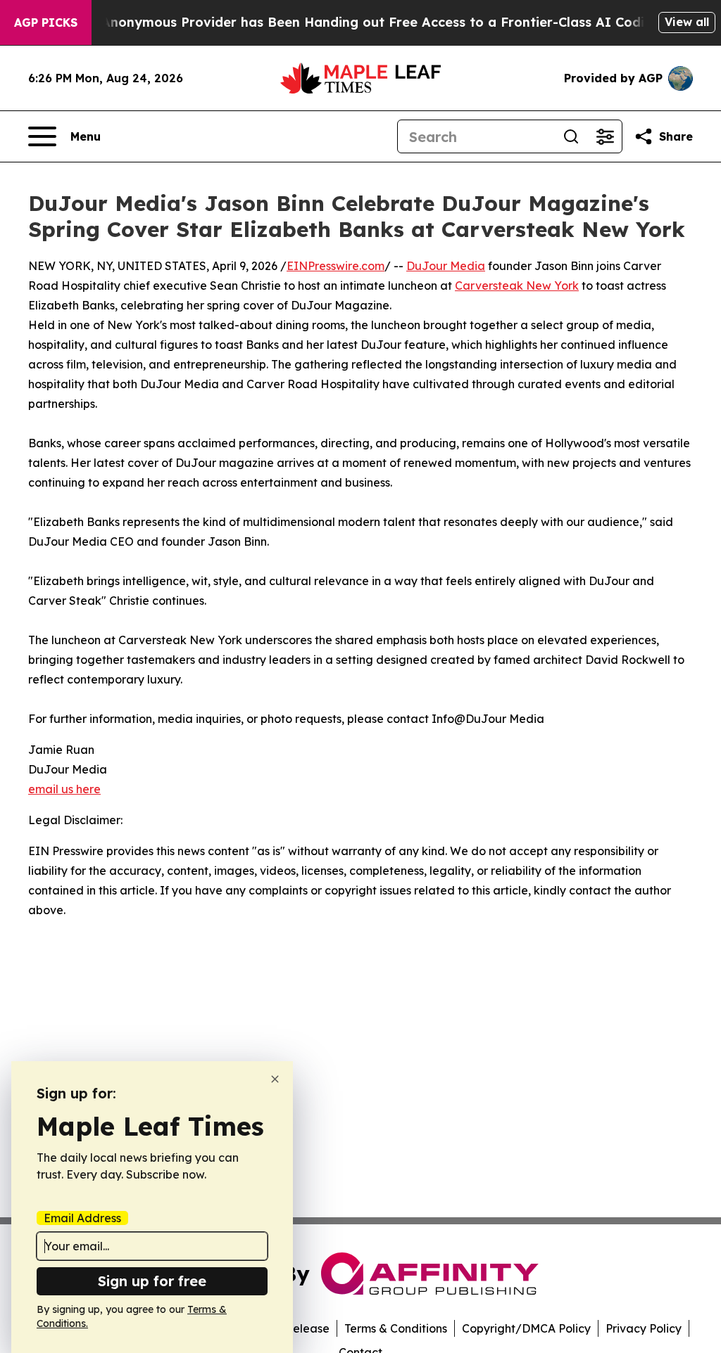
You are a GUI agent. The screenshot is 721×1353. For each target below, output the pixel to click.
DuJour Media (445, 266)
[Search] (571, 136)
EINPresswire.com (335, 266)
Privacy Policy (644, 1328)
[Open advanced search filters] (605, 136)
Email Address (82, 1218)
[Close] (275, 1079)
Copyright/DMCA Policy (526, 1328)
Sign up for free (152, 1281)
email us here (64, 789)
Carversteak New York (517, 285)
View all (687, 22)
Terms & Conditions (395, 1328)
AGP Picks (45, 22)
